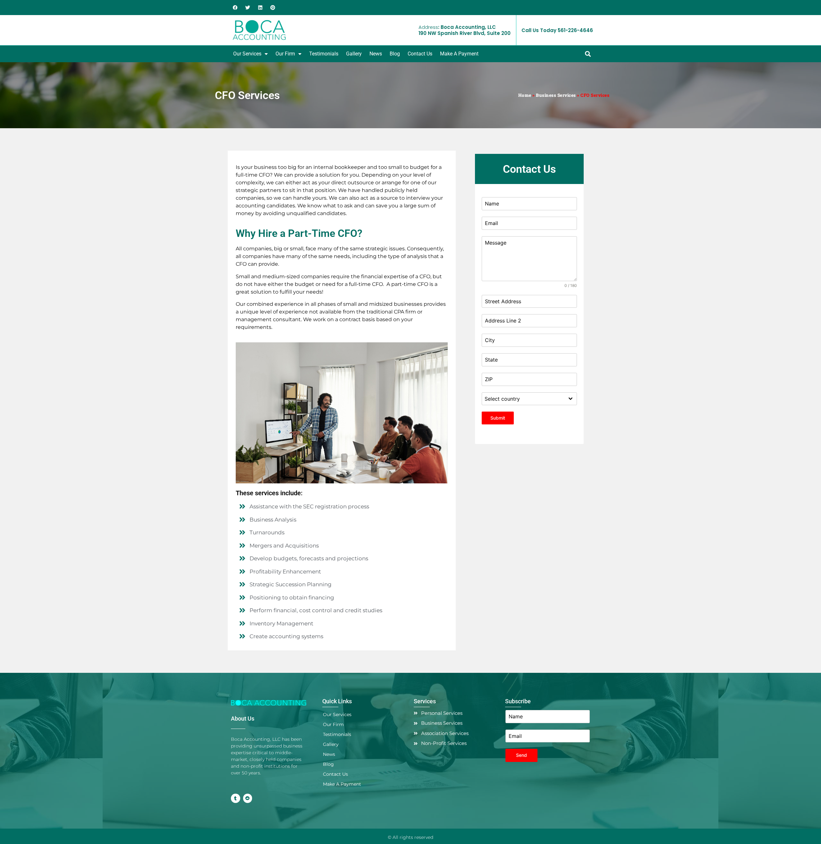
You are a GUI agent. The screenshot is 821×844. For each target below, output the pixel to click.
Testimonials (323, 54)
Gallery (354, 54)
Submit (497, 418)
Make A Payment (459, 54)
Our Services (247, 54)
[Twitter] (247, 7)
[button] (587, 54)
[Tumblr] (235, 798)
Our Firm (285, 54)
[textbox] (523, 399)
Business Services (556, 95)
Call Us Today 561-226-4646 (557, 30)
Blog (395, 54)
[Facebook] (235, 7)
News (375, 54)
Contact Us (420, 54)
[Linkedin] (260, 7)
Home (524, 95)
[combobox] (529, 398)
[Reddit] (247, 798)
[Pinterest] (272, 7)
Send (521, 755)
